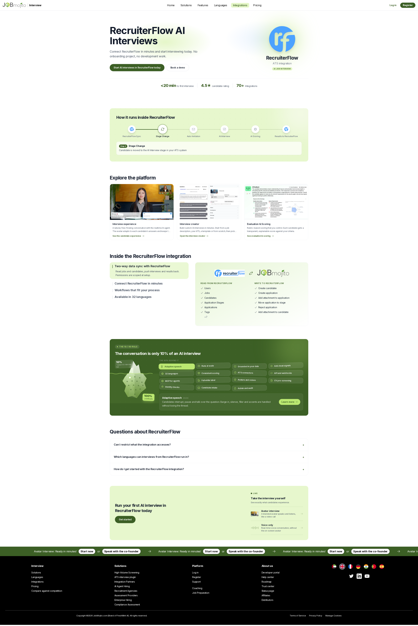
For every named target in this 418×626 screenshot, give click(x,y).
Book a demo (177, 67)
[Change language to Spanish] (381, 566)
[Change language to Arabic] (334, 566)
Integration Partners (124, 581)
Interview (37, 566)
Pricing (257, 5)
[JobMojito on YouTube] (367, 576)
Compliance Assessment (127, 604)
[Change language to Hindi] (366, 566)
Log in (393, 5)
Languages (220, 5)
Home (170, 5)
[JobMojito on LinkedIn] (359, 576)
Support (196, 581)
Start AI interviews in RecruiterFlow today (137, 67)
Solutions (186, 5)
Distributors (267, 600)
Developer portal (271, 572)
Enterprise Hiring (123, 600)
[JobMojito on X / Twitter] (351, 576)
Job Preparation (200, 592)
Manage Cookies (333, 615)
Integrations (240, 5)
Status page (268, 590)
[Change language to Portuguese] (374, 566)
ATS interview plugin (125, 577)
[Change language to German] (358, 566)
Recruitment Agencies (125, 590)
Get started (125, 519)
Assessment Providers (126, 595)
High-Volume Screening (126, 572)
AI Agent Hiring (122, 586)
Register (408, 5)
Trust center (268, 586)
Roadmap (267, 581)
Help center (268, 577)
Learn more (287, 401)
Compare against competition (46, 590)
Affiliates (266, 595)
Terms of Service (298, 615)
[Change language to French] (350, 566)
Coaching (197, 588)
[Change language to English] (342, 566)
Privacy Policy (315, 615)
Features (203, 5)
